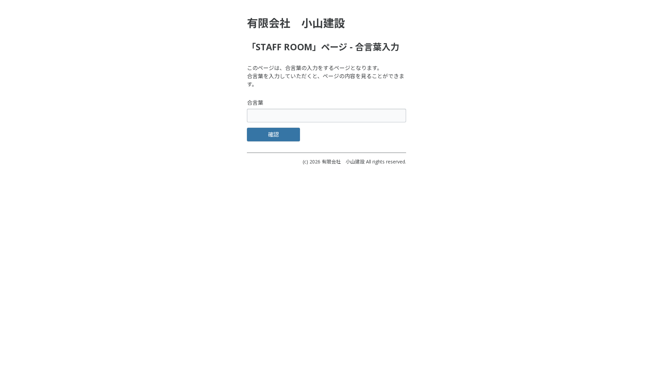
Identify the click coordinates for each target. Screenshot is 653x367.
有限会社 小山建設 (343, 161)
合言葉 (255, 102)
